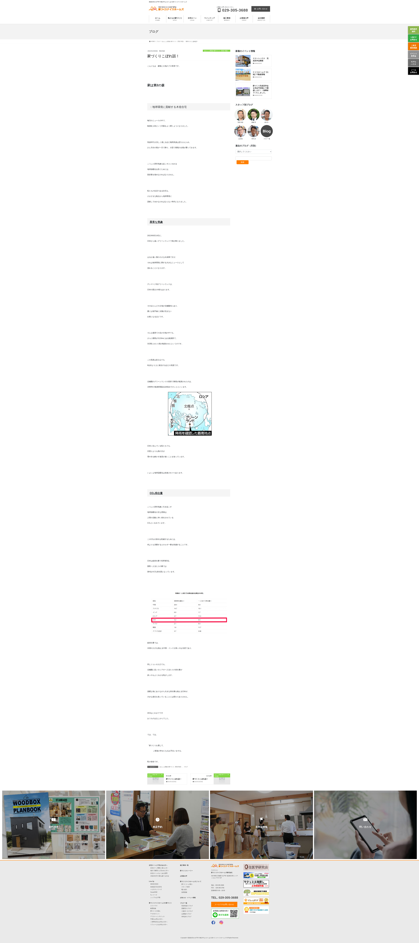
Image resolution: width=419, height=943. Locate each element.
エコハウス (153, 905)
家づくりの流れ (155, 911)
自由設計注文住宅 (156, 887)
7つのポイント (155, 914)
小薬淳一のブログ (187, 911)
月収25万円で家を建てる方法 (159, 876)
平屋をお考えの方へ (156, 919)
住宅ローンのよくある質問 (158, 873)
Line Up (151, 881)
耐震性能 (153, 908)
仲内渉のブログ (186, 916)
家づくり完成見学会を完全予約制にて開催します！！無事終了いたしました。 (261, 89)
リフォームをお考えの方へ (158, 924)
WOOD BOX (154, 884)
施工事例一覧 (184, 865)
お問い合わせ (262, 9)
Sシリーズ (153, 895)
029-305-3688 (219, 885)
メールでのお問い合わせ (224, 904)
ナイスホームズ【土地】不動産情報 (261, 73)
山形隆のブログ (186, 914)
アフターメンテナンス (157, 916)
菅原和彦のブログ (187, 906)
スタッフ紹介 (185, 887)
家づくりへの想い (187, 884)
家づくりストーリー (186, 870)
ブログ (186, 767)
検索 (242, 162)
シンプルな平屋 (155, 897)
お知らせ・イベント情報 (188, 897)
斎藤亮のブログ (186, 908)
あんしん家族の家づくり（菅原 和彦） (216, 51)
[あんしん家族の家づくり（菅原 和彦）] (155, 778)
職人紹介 (184, 889)
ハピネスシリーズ (156, 889)
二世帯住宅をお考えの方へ (158, 922)
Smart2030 (153, 892)
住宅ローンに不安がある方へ (158, 865)
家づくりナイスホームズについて (190, 881)
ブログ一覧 (183, 903)
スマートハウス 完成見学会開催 (261, 59)
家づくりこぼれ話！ (174, 779)
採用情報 (184, 892)
